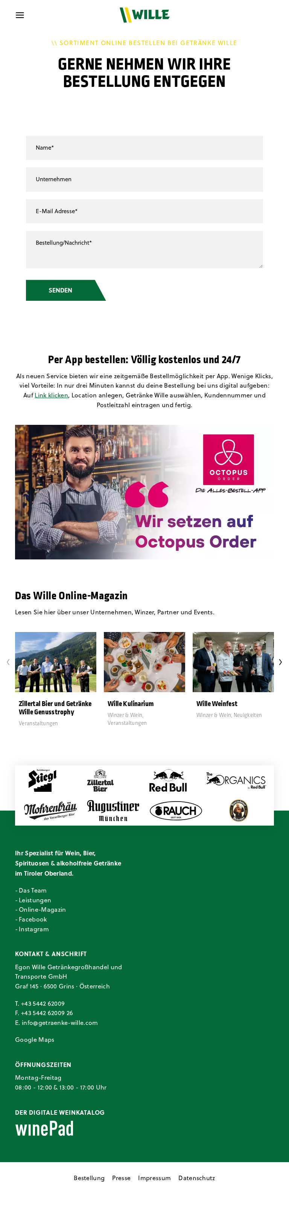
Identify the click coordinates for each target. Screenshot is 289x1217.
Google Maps (35, 1039)
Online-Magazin (42, 909)
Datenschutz (196, 1178)
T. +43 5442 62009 (40, 1003)
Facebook (33, 919)
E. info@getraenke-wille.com (56, 1022)
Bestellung (89, 1178)
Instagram (34, 929)
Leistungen (35, 900)
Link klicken (51, 395)
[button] (8, 662)
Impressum (154, 1178)
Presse (121, 1178)
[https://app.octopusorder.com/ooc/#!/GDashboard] (144, 492)
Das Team (33, 890)
